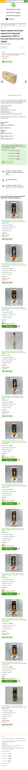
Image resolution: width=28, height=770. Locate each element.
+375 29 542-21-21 (11, 12)
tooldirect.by (4, 765)
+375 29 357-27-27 (11, 15)
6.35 (1, 137)
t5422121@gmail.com (6, 763)
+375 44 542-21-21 (11, 9)
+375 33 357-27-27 (12, 158)
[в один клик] (19, 326)
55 (1, 129)
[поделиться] (20, 47)
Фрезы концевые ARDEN (10, 23)
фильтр (4, 47)
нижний (2, 132)
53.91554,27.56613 (6, 751)
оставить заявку (8, 61)
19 (1, 134)
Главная (2, 23)
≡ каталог (3, 1)
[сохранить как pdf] (26, 47)
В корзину (10, 326)
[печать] (23, 47)
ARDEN (2, 123)
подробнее (4, 232)
